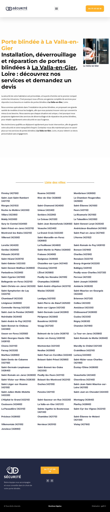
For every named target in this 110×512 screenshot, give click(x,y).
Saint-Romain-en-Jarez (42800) (18, 375)
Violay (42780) (82, 424)
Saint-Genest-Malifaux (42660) (18, 268)
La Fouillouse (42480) (49, 245)
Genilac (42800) (10, 249)
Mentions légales (54, 506)
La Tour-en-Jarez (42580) (88, 333)
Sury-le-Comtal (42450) (14, 223)
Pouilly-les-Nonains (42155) (52, 277)
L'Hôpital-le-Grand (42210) (15, 399)
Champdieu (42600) (48, 281)
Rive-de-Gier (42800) (49, 197)
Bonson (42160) (82, 249)
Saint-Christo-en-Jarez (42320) (18, 286)
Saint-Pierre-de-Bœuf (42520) (54, 303)
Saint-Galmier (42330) (13, 263)
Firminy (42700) (10, 193)
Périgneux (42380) (48, 316)
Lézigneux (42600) (11, 303)
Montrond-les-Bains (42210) (16, 232)
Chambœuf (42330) (12, 298)
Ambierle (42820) (83, 286)
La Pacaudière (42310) (13, 408)
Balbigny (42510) (83, 268)
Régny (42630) (82, 321)
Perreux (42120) (82, 277)
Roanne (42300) (46, 193)
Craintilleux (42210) (84, 350)
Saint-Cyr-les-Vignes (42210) (90, 408)
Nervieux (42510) (47, 424)
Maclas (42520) (46, 290)
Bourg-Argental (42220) (87, 263)
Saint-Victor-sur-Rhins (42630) (18, 379)
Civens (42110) (9, 346)
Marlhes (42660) (10, 355)
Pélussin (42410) (10, 254)
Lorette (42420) (10, 245)
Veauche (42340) (47, 228)
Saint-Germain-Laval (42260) (53, 312)
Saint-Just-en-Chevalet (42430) (91, 392)
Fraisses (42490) (47, 254)
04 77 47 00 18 (94, 8)
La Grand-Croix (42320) (50, 232)
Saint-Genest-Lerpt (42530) (89, 223)
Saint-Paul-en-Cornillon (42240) (55, 355)
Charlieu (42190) (83, 254)
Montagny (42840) (84, 399)
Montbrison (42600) (85, 193)
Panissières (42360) (12, 272)
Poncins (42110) (46, 392)
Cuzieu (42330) (82, 316)
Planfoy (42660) (82, 404)
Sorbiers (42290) (47, 214)
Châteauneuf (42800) (85, 312)
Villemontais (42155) (12, 424)
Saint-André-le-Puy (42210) (16, 321)
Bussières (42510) (47, 321)
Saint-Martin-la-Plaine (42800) (54, 249)
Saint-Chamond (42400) (51, 205)
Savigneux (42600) (48, 258)
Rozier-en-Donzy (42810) (51, 338)
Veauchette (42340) (85, 375)
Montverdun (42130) (49, 346)
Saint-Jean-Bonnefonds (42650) (55, 223)
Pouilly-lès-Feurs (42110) (51, 375)
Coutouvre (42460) (11, 404)
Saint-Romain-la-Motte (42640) (91, 338)
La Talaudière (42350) (85, 219)
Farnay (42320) (9, 350)
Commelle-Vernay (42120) (15, 307)
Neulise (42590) (46, 350)
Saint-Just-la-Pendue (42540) (17, 312)
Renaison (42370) (83, 258)
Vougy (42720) (46, 325)
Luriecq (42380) (82, 355)
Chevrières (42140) (84, 379)
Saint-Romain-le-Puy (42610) (89, 245)
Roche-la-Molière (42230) (15, 210)
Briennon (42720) (83, 298)
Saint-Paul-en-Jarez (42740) (89, 232)
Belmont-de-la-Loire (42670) (53, 333)
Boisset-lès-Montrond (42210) (54, 379)
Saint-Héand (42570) (12, 258)
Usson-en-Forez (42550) (14, 333)
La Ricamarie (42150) (85, 214)
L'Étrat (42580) (46, 272)
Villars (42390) (9, 214)
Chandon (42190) (83, 325)
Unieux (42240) (46, 210)
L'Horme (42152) (82, 237)
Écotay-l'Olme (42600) (86, 367)
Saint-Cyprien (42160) (13, 277)
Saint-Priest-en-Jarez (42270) (17, 228)
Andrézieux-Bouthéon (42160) (90, 228)
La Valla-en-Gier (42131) (51, 404)
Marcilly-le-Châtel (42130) (88, 346)
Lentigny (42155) (47, 298)
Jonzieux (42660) (11, 429)
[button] (56, 8)
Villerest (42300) (10, 237)
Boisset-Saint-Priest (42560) (53, 359)
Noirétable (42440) (11, 316)
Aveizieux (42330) (84, 307)
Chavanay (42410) (47, 268)
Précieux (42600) (10, 416)
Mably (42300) (9, 219)
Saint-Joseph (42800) (86, 281)
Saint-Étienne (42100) (85, 205)
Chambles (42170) (47, 416)
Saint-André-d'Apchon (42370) (54, 286)
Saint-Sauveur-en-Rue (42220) (54, 399)
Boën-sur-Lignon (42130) (51, 307)
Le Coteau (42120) (47, 219)
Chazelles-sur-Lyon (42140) (53, 263)
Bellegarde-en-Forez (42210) (17, 281)
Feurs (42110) (81, 210)
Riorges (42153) (10, 205)
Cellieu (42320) (82, 303)
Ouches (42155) (46, 384)
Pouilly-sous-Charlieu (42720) (90, 272)
